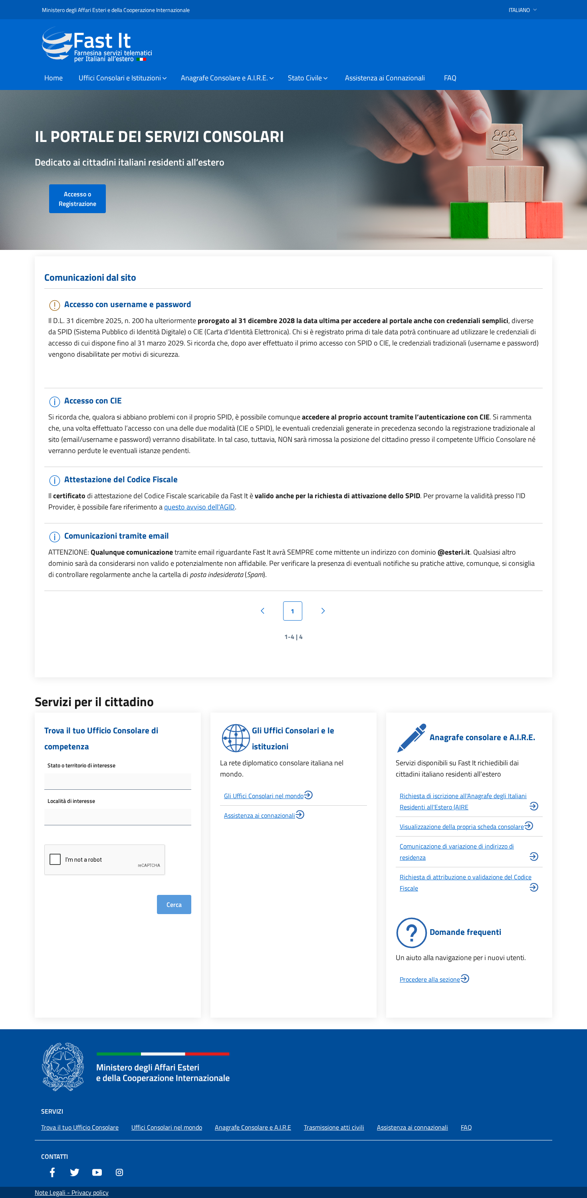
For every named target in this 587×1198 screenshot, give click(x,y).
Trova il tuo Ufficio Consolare (80, 1127)
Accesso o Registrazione (77, 198)
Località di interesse (71, 801)
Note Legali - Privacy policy (72, 1192)
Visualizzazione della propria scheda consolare (462, 826)
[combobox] (117, 781)
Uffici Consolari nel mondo (166, 1127)
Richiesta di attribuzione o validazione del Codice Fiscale (465, 882)
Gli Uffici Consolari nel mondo (263, 796)
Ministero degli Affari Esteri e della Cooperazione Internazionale (116, 10)
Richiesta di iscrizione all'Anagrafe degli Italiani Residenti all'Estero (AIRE (463, 801)
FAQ (466, 1127)
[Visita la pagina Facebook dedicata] (52, 1171)
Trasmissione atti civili (334, 1127)
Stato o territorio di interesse (81, 765)
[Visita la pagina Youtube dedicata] (97, 1171)
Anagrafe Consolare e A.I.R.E (253, 1127)
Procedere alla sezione (430, 979)
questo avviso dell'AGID (199, 506)
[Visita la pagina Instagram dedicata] (119, 1171)
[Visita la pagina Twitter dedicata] (74, 1171)
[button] (523, 10)
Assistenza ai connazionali (259, 815)
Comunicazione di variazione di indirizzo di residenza (457, 851)
